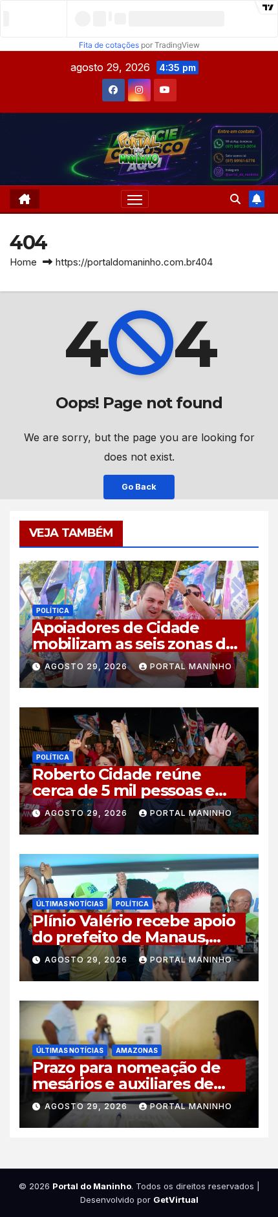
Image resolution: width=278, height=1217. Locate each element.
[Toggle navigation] (135, 199)
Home (23, 262)
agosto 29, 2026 (87, 666)
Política (52, 610)
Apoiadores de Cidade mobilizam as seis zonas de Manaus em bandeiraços (133, 643)
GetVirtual (175, 1199)
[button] (235, 198)
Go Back (139, 487)
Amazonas (137, 1050)
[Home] (24, 199)
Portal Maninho (191, 666)
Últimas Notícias (69, 904)
